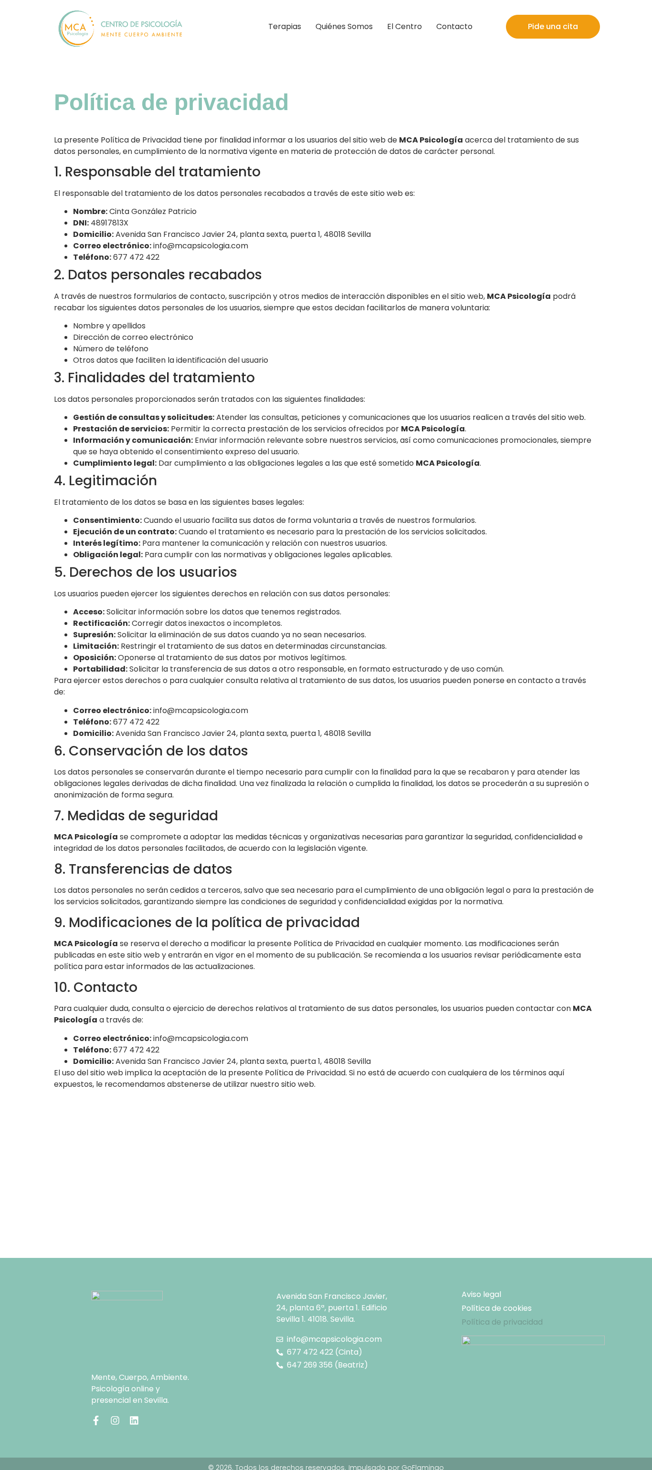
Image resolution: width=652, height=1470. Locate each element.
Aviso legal (481, 1294)
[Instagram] (115, 1420)
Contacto (454, 26)
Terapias (284, 26)
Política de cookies (497, 1308)
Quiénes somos (344, 26)
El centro (404, 26)
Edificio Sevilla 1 (331, 1308)
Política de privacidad (502, 1322)
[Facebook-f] (96, 1420)
